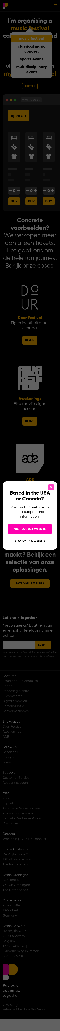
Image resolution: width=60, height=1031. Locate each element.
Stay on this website (30, 541)
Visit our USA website (30, 529)
